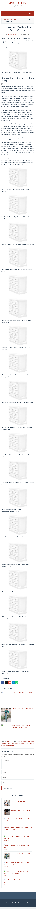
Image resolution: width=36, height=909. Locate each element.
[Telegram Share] (13, 682)
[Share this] (3, 682)
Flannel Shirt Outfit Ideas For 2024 (23, 708)
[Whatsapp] (17, 682)
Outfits (9, 741)
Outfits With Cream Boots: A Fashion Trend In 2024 (21, 726)
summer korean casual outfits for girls (17, 743)
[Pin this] (10, 682)
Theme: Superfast (27, 903)
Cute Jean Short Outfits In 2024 (22, 693)
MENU (31, 13)
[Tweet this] (6, 682)
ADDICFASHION (18, 3)
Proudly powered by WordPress (12, 903)
